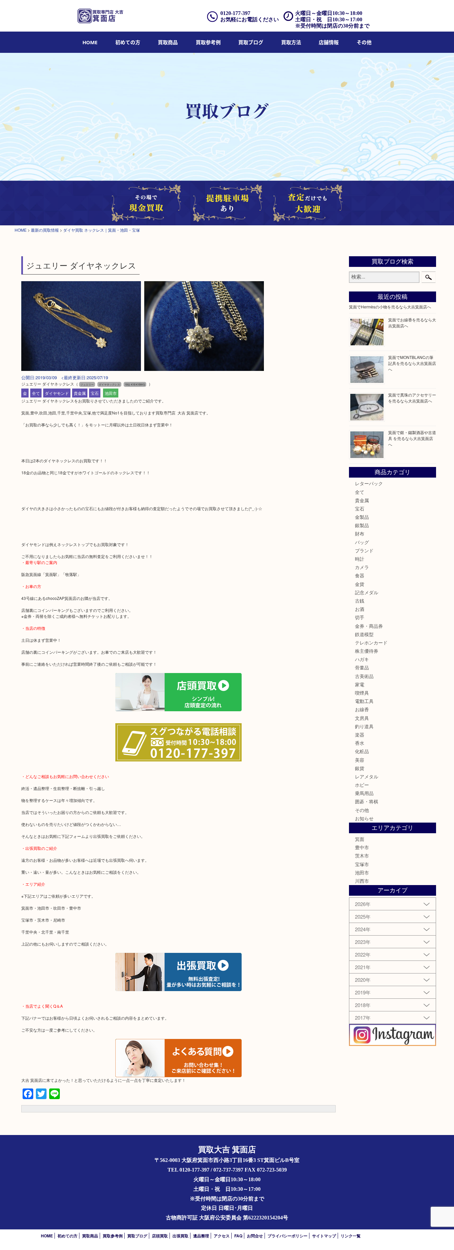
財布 (359, 533)
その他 (362, 810)
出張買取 (180, 1236)
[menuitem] (89, 42)
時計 (359, 558)
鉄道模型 (364, 634)
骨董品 (362, 667)
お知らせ (364, 818)
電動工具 (364, 701)
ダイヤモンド (57, 393)
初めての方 (127, 42)
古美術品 (364, 676)
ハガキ (362, 659)
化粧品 (362, 751)
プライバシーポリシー (287, 1236)
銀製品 (362, 525)
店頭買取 (160, 1236)
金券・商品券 (369, 626)
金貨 (359, 584)
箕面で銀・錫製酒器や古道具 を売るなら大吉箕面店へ (412, 438)
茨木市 (362, 855)
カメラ (362, 567)
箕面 (359, 839)
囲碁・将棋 (366, 801)
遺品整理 (201, 1236)
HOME (89, 42)
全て (36, 393)
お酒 (359, 609)
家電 (359, 684)
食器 (359, 575)
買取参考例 (208, 42)
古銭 (359, 600)
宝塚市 (362, 864)
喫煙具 (362, 692)
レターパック (369, 483)
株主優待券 (366, 650)
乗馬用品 (364, 793)
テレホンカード (371, 642)
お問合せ (255, 1236)
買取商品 (168, 42)
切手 (359, 617)
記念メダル (366, 592)
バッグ (362, 542)
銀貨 (359, 768)
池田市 (111, 393)
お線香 (362, 709)
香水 (359, 742)
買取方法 (291, 42)
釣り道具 (364, 726)
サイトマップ (324, 1236)
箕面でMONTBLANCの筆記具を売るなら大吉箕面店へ (412, 363)
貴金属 (80, 393)
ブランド (364, 550)
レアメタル (366, 776)
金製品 (362, 516)
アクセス (222, 1236)
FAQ (238, 1236)
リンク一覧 (351, 1236)
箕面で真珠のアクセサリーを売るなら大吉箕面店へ (412, 397)
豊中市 (362, 847)
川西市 (362, 880)
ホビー (362, 784)
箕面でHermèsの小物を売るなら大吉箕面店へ (390, 306)
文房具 (362, 718)
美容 (359, 759)
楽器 (359, 734)
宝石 (95, 393)
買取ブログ (250, 42)
